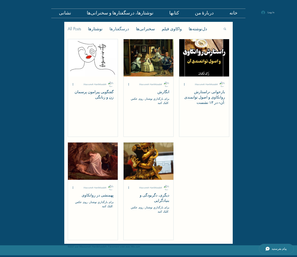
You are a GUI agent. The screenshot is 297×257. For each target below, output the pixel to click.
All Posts (74, 28)
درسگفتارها (119, 28)
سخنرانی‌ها (145, 28)
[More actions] (74, 84)
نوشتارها (95, 28)
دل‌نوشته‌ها (198, 28)
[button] (225, 29)
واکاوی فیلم (172, 28)
